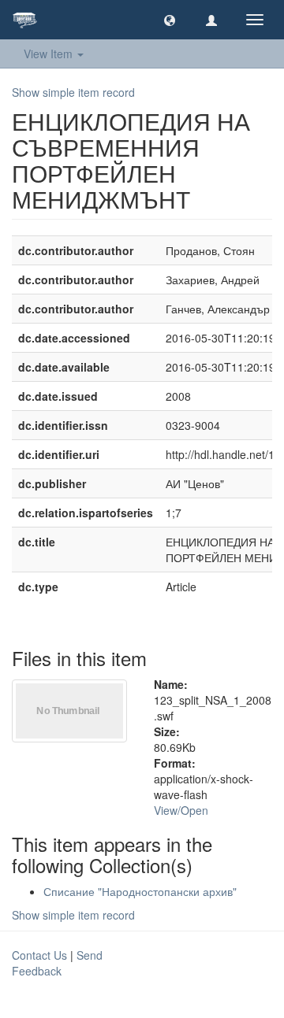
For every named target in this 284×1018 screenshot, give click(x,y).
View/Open (181, 810)
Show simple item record (73, 92)
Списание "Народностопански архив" (140, 891)
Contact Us (39, 955)
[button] (169, 19)
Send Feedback (57, 963)
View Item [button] (50, 53)
